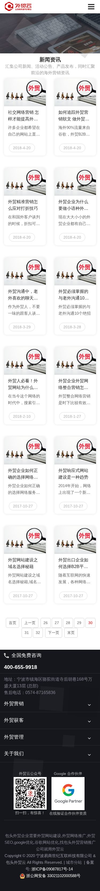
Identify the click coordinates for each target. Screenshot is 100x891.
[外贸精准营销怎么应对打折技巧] (25, 182)
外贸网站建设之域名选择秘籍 (23, 563)
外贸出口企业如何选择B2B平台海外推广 (73, 564)
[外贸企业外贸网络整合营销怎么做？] (75, 361)
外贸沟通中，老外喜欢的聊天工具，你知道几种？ (23, 295)
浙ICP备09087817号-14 (52, 869)
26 (45, 623)
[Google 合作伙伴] (68, 793)
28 (68, 623)
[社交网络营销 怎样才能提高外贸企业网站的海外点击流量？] (25, 92)
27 (57, 623)
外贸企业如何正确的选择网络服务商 (23, 474)
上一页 (29, 623)
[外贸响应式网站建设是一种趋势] (75, 450)
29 (79, 623)
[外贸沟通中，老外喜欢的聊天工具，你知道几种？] (25, 271)
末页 (71, 632)
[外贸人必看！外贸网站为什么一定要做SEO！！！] (25, 361)
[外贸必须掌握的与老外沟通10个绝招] (75, 271)
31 (27, 632)
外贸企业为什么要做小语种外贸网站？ (73, 205)
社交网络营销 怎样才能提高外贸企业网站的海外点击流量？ (23, 116)
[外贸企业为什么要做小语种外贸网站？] (75, 182)
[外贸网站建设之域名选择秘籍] (25, 540)
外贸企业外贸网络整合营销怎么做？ (73, 385)
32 (38, 632)
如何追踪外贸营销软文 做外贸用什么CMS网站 (73, 116)
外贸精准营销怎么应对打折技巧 (23, 205)
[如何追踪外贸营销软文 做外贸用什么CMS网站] (75, 92)
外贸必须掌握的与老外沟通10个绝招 (73, 295)
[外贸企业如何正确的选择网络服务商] (25, 450)
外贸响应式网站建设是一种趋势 (73, 473)
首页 (12, 623)
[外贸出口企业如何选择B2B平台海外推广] (75, 540)
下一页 (53, 632)
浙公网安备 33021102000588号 (53, 875)
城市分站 (74, 862)
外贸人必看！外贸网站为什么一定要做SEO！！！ (23, 385)
